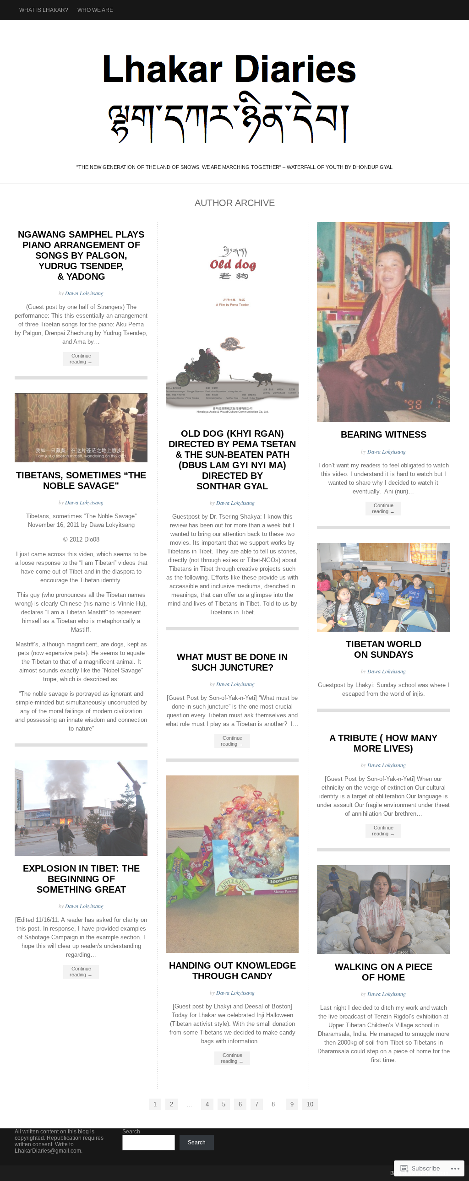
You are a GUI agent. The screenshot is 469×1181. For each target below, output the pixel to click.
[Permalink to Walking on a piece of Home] (383, 951)
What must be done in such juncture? (232, 662)
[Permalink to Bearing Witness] (383, 420)
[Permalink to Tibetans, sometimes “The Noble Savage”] (81, 460)
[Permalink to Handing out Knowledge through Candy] (232, 951)
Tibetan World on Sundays (383, 649)
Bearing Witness (383, 434)
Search (131, 1131)
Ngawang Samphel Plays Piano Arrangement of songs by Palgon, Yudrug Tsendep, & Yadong (81, 255)
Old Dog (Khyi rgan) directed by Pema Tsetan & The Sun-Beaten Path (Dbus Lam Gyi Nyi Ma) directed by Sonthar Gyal (232, 459)
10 (310, 1104)
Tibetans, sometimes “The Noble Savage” (81, 480)
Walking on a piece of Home (383, 972)
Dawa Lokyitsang (84, 293)
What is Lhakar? (43, 10)
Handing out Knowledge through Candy (232, 970)
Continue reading (81, 358)
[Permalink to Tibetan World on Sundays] (383, 629)
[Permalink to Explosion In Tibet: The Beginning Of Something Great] (81, 854)
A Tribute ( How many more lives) (383, 743)
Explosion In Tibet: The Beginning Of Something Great (81, 878)
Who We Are (95, 10)
